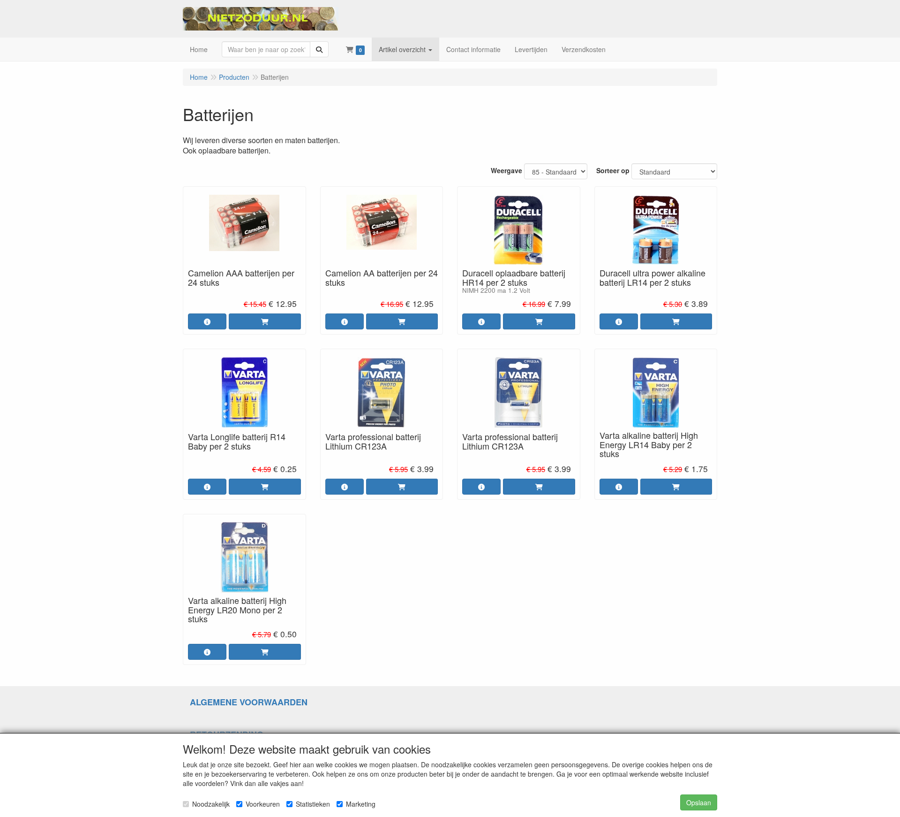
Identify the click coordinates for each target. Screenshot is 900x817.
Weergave (506, 170)
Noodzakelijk (211, 804)
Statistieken (313, 804)
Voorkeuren (263, 804)
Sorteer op (613, 170)
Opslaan (698, 802)
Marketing (360, 804)
